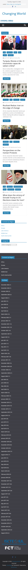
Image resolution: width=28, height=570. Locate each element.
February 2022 (5, 317)
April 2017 (4, 507)
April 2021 (4, 350)
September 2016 (5, 530)
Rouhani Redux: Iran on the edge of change (13, 106)
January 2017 (4, 516)
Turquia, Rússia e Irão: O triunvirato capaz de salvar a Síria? (13, 63)
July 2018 (3, 458)
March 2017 (4, 510)
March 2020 (4, 392)
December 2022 (5, 285)
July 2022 (3, 301)
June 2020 (3, 382)
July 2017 (3, 497)
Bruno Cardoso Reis (15, 58)
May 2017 (3, 503)
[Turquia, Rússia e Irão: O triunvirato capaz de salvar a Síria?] (14, 43)
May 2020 (3, 386)
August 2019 (4, 415)
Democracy (5, 99)
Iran (4, 52)
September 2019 (5, 412)
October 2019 (4, 409)
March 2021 (4, 353)
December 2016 (5, 520)
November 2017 (5, 484)
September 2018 (5, 451)
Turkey (4, 55)
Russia (15, 52)
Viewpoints (10, 55)
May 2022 (3, 307)
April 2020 (4, 389)
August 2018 (4, 454)
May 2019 (3, 425)
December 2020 (5, 363)
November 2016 (5, 523)
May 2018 (3, 464)
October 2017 (4, 487)
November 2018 (5, 445)
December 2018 (5, 441)
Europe (3, 228)
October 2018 (4, 448)
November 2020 (5, 366)
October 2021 (4, 330)
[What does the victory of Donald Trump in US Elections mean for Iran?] (14, 177)
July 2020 (3, 379)
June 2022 (3, 304)
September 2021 (5, 334)
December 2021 (5, 324)
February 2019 (5, 435)
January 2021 (4, 360)
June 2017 (3, 500)
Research (23, 99)
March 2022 (4, 314)
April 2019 (4, 428)
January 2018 (4, 477)
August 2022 (4, 298)
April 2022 (4, 311)
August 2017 (4, 494)
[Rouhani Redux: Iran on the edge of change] (14, 90)
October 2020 (4, 369)
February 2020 (5, 396)
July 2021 (3, 340)
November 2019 (5, 405)
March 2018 (4, 471)
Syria (20, 52)
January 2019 (4, 438)
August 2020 (4, 376)
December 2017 (5, 481)
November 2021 (5, 327)
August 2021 (4, 337)
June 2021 (3, 343)
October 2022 (4, 291)
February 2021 (5, 356)
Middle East (9, 52)
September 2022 (5, 294)
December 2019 (5, 402)
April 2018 (4, 467)
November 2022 (5, 288)
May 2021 (3, 347)
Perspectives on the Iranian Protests (11, 151)
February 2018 (5, 474)
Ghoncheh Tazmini (17, 102)
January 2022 (4, 320)
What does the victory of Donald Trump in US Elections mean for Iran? (13, 197)
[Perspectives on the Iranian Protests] (14, 132)
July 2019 (3, 418)
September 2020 (5, 373)
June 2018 (3, 461)
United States (11, 189)
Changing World (14, 13)
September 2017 (5, 490)
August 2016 (4, 533)
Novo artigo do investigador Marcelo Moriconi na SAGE (14, 5)
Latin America (4, 230)
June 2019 (3, 422)
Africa (2, 225)
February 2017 (5, 513)
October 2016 (4, 526)
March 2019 (4, 431)
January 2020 (4, 399)
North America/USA (18, 186)
